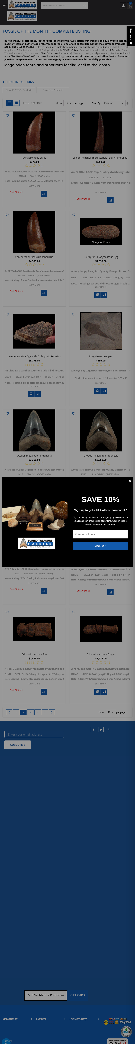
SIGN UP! (101, 546)
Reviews (131, 34)
